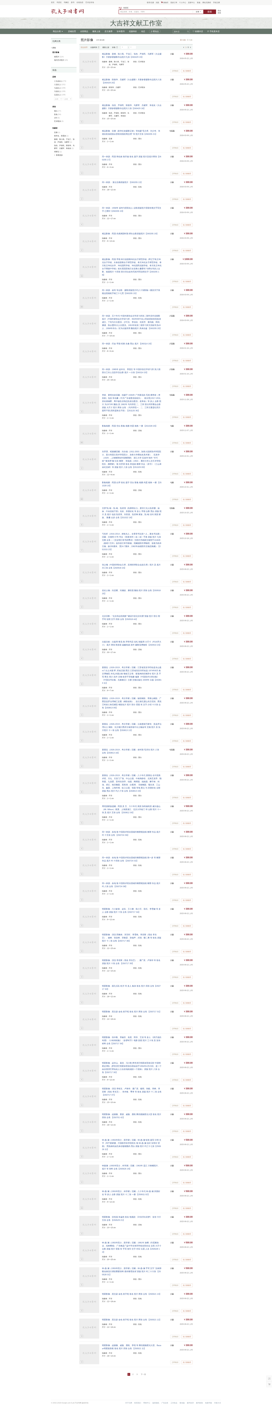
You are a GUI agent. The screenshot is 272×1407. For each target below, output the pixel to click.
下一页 (143, 1374)
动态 (143, 31)
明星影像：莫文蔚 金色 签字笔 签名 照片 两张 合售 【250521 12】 (131, 1320)
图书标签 (199, 1403)
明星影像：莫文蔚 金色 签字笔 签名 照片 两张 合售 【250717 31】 (131, 1011)
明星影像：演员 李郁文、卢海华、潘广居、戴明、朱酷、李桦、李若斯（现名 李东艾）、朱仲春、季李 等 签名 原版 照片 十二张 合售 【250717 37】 (132, 1091)
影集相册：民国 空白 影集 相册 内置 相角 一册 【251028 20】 (129, 426)
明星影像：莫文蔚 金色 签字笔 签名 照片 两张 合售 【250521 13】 (131, 1294)
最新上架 (96, 31)
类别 (54, 107)
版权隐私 (155, 1403)
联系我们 (137, 1403)
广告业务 (165, 1403)
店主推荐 (108, 31)
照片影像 (55, 52)
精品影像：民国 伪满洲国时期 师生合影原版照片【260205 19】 (130, 233)
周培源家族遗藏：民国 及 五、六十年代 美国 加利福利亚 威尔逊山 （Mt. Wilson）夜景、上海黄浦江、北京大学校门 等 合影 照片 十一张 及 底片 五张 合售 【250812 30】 (131, 809)
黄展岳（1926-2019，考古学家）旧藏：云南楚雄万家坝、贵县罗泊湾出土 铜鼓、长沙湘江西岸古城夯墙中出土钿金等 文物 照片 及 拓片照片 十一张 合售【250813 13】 (131, 727)
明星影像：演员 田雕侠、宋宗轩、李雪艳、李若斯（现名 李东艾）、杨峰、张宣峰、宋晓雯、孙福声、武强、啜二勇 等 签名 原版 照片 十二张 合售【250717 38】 (131, 937)
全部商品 (84, 31)
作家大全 (217, 1403)
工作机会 (174, 1403)
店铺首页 (72, 31)
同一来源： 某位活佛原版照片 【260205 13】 (122, 182)
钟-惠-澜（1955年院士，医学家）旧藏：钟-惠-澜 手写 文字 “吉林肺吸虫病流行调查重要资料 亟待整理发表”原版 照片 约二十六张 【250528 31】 (131, 1271)
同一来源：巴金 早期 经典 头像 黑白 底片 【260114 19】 (127, 343)
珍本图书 (121, 31)
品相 (54, 77)
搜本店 (176, 31)
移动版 (182, 1403)
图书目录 (190, 1403)
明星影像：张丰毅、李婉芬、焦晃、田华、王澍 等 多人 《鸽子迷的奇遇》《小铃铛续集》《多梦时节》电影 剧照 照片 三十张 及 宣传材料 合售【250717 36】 (131, 1040)
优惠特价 (133, 31)
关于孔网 (128, 1403)
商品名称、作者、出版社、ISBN (132, 12)
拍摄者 (55, 128)
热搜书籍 (208, 1403)
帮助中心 (146, 1403)
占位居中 (67, 11)
